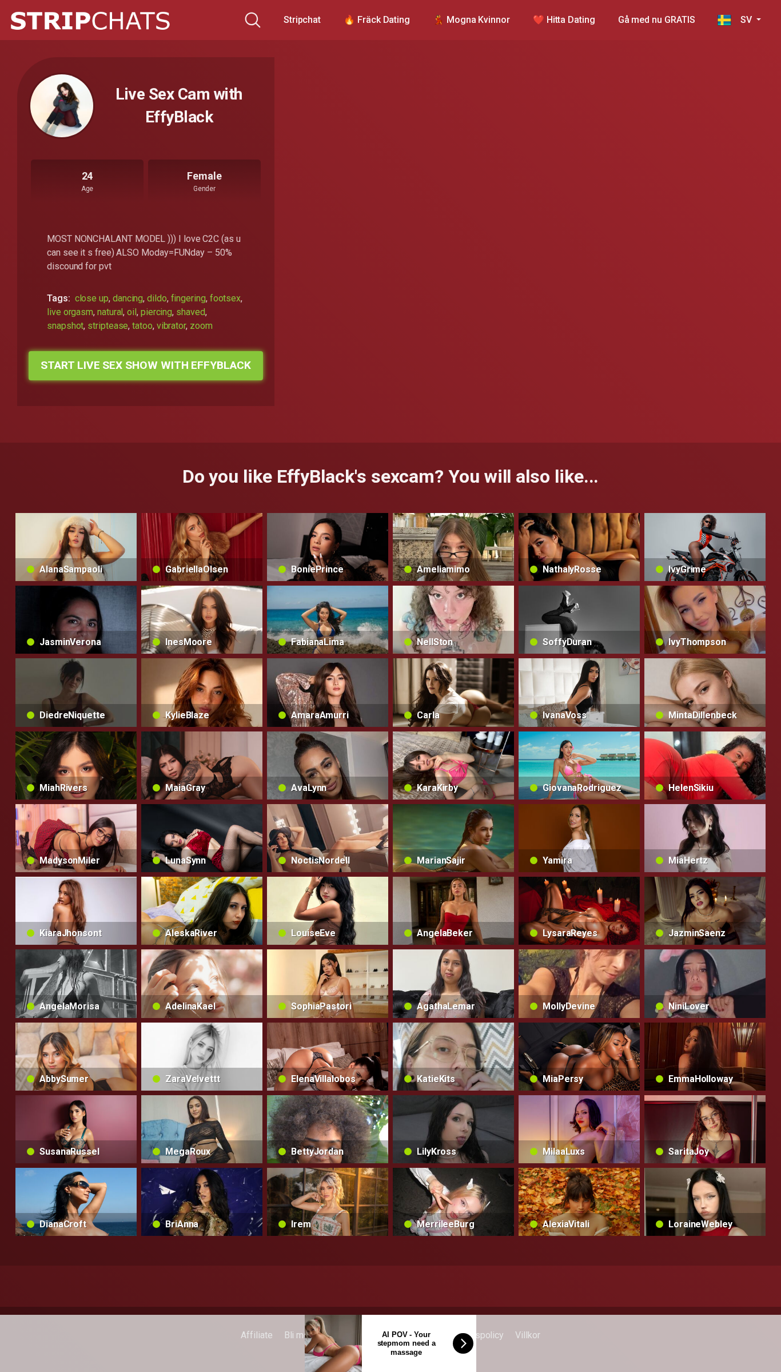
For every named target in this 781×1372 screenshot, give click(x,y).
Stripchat (302, 19)
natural (110, 312)
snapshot (65, 325)
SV (742, 19)
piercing (156, 312)
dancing (128, 298)
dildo (157, 298)
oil (132, 312)
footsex (225, 298)
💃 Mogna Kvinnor (471, 19)
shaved (190, 312)
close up (92, 298)
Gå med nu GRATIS (656, 19)
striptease (107, 325)
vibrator (171, 325)
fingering (188, 298)
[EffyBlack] (62, 106)
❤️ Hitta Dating (564, 19)
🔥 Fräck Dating (377, 19)
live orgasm (70, 312)
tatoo (142, 325)
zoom (201, 325)
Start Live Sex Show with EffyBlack (145, 365)
